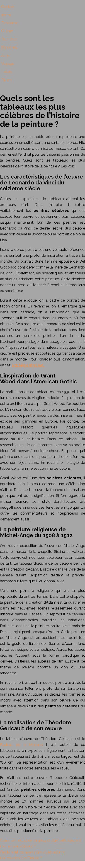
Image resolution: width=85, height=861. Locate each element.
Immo (6, 14)
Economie (9, 23)
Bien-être (9, 39)
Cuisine (7, 31)
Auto (5, 55)
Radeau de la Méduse (21, 744)
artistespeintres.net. (28, 365)
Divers (6, 80)
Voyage (7, 63)
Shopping (9, 47)
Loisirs (6, 72)
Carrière (7, 6)
